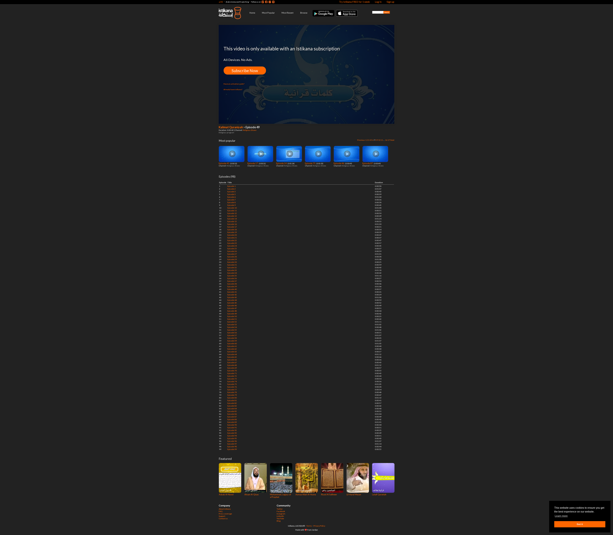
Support (222, 516)
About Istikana (225, 509)
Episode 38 (232, 284)
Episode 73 (232, 379)
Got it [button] (580, 524)
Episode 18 (232, 229)
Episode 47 (232, 308)
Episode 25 (232, 248)
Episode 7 (231, 199)
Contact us (223, 518)
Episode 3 (231, 191)
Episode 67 (232, 362)
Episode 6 (231, 197)
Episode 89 (232, 422)
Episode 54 (232, 327)
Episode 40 (232, 289)
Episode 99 (232, 449)
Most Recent (287, 12)
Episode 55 (232, 330)
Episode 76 (232, 387)
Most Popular (268, 12)
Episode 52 (232, 322)
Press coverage (225, 514)
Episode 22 (232, 240)
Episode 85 (232, 411)
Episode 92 (232, 430)
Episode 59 (232, 341)
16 (386, 140)
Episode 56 (232, 332)
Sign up (390, 1)
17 (389, 140)
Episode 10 (232, 208)
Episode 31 (232, 265)
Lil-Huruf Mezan (354, 494)
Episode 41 (232, 292)
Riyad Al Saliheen (329, 494)
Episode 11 (232, 210)
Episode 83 (232, 406)
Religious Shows (250, 130)
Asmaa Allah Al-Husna (305, 494)
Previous (361, 140)
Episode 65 (232, 357)
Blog (278, 521)
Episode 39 (232, 286)
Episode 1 (231, 186)
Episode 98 (232, 446)
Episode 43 (232, 297)
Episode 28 (232, 256)
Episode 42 (232, 294)
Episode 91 (232, 427)
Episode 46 (339, 163)
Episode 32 (232, 267)
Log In (378, 1)
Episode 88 (232, 419)
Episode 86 (232, 414)
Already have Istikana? (232, 89)
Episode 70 (232, 370)
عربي (221, 1)
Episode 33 (232, 270)
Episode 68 (232, 365)
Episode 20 (232, 235)
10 (379, 140)
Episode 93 (232, 433)
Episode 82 (232, 403)
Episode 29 (232, 259)
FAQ (221, 511)
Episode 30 (232, 262)
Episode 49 (232, 313)
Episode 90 (232, 425)
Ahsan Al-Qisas (251, 494)
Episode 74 (232, 381)
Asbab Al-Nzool (226, 494)
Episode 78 (232, 392)
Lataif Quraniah (379, 494)
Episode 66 (232, 360)
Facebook (281, 511)
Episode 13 (232, 216)
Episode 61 (232, 346)
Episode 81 (232, 400)
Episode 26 (232, 251)
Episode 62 (232, 349)
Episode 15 (232, 221)
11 (382, 140)
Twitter (280, 509)
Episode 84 (232, 408)
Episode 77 (232, 389)
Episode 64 (232, 354)
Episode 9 (231, 205)
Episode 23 (232, 243)
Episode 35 (232, 275)
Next (392, 140)
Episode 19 (232, 232)
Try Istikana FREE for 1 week (354, 1)
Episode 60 (232, 343)
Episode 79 (232, 395)
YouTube (280, 518)
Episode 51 (232, 319)
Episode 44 (232, 300)
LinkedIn (280, 516)
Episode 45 (224, 163)
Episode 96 (232, 441)
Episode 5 (231, 194)
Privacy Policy (319, 526)
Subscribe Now (245, 70)
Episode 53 (232, 324)
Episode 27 (232, 254)
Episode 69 (232, 368)
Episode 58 (232, 338)
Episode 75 (310, 163)
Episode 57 (232, 335)
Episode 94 (232, 435)
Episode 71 (232, 373)
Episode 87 (367, 163)
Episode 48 (232, 311)
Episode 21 (232, 237)
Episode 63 (232, 351)
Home (252, 12)
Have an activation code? (233, 84)
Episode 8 (231, 202)
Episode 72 (232, 376)
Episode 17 (252, 163)
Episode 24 (232, 246)
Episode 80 (232, 398)
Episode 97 (232, 444)
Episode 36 (232, 278)
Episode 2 (231, 189)
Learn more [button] (561, 516)
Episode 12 (232, 213)
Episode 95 (232, 438)
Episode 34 (232, 273)
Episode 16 (232, 224)
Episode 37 (232, 281)
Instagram (281, 514)
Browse (303, 12)
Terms (309, 526)
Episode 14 (281, 163)
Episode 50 (232, 316)
